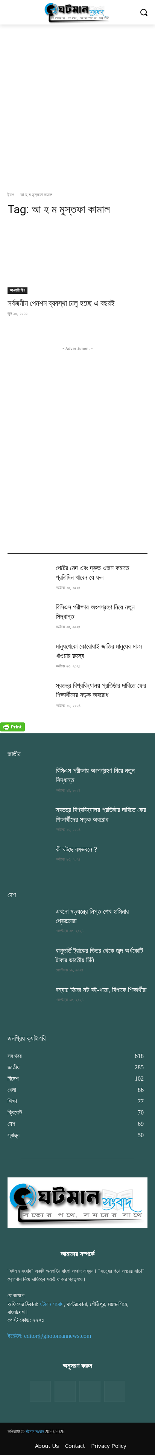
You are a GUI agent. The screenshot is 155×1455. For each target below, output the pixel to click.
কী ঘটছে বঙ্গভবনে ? (76, 849)
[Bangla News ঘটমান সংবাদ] (77, 12)
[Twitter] (65, 1391)
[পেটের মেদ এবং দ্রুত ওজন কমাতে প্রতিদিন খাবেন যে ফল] (29, 578)
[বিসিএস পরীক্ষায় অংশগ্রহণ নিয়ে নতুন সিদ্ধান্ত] (29, 617)
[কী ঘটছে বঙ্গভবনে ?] (29, 859)
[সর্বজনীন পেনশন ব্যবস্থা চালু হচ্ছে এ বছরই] (77, 259)
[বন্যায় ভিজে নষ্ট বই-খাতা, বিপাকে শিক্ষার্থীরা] (29, 1000)
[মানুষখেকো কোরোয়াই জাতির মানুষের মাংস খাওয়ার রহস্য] (29, 656)
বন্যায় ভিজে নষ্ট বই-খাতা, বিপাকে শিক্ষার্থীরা (101, 990)
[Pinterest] (114, 1391)
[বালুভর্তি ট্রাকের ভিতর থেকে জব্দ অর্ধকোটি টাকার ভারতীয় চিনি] (29, 961)
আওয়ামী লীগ (17, 290)
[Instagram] (89, 1391)
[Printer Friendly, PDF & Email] (12, 729)
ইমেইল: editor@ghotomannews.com (49, 1336)
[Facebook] (40, 1391)
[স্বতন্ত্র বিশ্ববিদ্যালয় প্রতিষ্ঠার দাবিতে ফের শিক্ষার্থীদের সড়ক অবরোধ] (29, 695)
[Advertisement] (77, 105)
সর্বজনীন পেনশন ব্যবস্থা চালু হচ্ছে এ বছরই (61, 303)
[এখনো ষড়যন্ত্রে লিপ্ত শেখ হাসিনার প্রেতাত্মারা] (29, 921)
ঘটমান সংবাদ (52, 1304)
